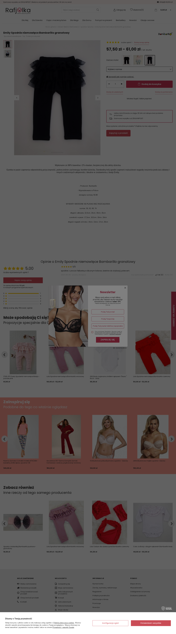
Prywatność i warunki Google (63, 627)
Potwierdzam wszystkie (151, 623)
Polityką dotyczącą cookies (63, 623)
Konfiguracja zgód (110, 623)
